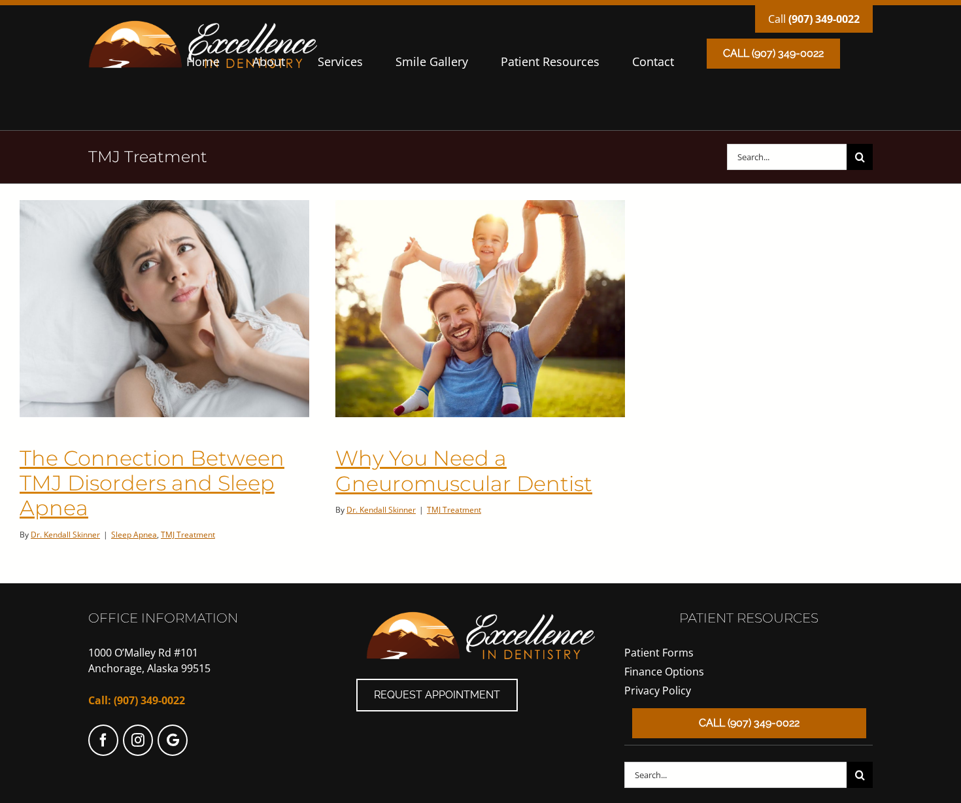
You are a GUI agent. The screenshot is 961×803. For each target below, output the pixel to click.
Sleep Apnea (134, 534)
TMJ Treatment (188, 534)
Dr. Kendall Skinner (65, 534)
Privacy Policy (657, 690)
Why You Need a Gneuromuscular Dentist (463, 470)
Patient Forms (659, 652)
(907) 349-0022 (824, 19)
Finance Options (664, 671)
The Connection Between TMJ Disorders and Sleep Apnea (152, 483)
